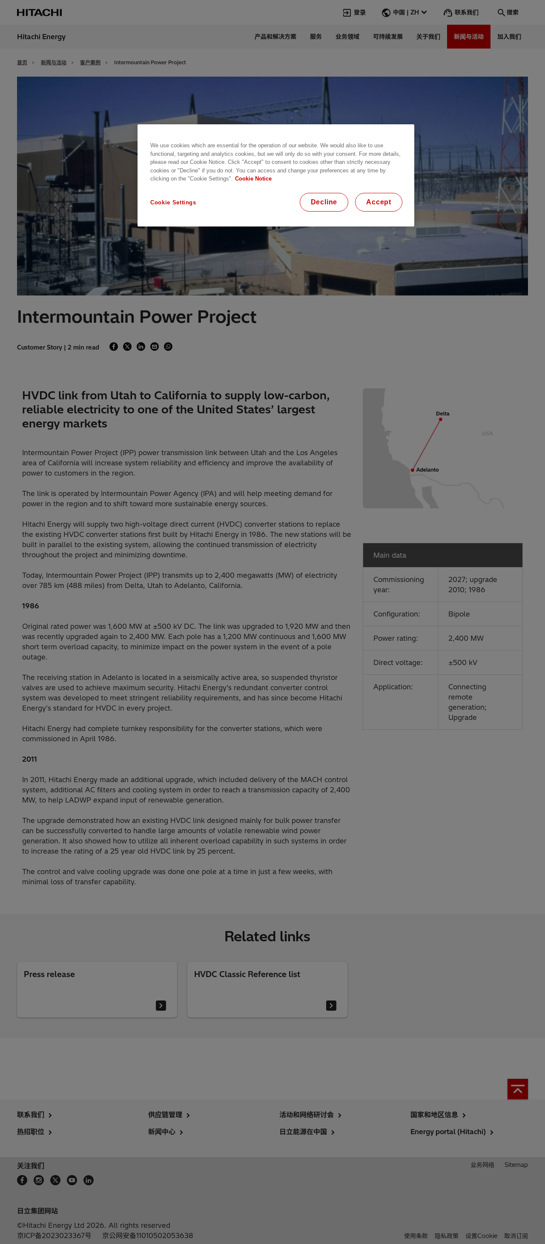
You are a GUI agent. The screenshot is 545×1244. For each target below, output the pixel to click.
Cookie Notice (253, 178)
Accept (378, 202)
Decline (324, 202)
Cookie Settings (173, 202)
